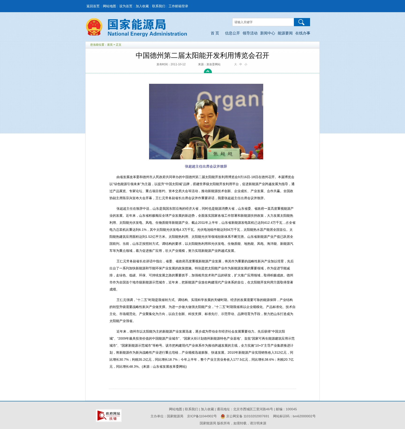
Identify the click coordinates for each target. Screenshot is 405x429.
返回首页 (93, 6)
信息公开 (232, 33)
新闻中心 (267, 33)
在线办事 (302, 33)
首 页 (215, 33)
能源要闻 (285, 33)
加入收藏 (142, 6)
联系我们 (158, 6)
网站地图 (109, 6)
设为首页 (125, 6)
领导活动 (250, 33)
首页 (110, 44)
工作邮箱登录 (178, 6)
